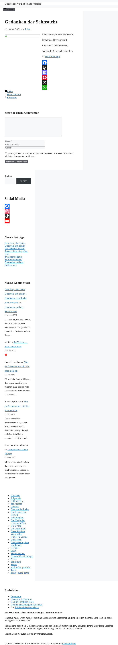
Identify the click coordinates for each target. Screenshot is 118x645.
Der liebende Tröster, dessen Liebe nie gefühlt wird (16, 251)
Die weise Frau (18, 528)
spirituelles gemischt (20, 567)
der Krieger (16, 503)
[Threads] (41, 67)
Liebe (10, 91)
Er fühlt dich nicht (13, 259)
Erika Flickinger (52, 56)
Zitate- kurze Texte (20, 572)
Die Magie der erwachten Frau (18, 521)
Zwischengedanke (13, 256)
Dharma (15, 506)
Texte (13, 570)
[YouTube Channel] (18, 221)
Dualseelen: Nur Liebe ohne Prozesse (23, 3)
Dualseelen (16, 539)
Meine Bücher (18, 553)
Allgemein (16, 498)
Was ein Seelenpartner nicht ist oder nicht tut (17, 366)
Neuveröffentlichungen (22, 556)
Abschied (15, 495)
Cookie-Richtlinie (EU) (22, 602)
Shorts (14, 564)
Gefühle (15, 548)
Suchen (8, 176)
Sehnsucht (16, 561)
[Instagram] (18, 211)
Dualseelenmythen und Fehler (20, 543)
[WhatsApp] (41, 87)
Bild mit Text (17, 501)
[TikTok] (18, 216)
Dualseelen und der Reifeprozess (14, 263)
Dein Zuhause (14, 94)
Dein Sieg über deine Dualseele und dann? (15, 244)
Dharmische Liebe (20, 509)
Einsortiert (12, 97)
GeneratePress (69, 643)
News (13, 559)
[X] (41, 82)
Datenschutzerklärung (21, 599)
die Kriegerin (17, 517)
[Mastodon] (41, 72)
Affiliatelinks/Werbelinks (27, 607)
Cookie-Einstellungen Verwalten (26, 604)
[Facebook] (41, 62)
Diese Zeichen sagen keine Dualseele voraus (19, 534)
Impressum (16, 596)
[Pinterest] (41, 77)
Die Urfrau (16, 526)
